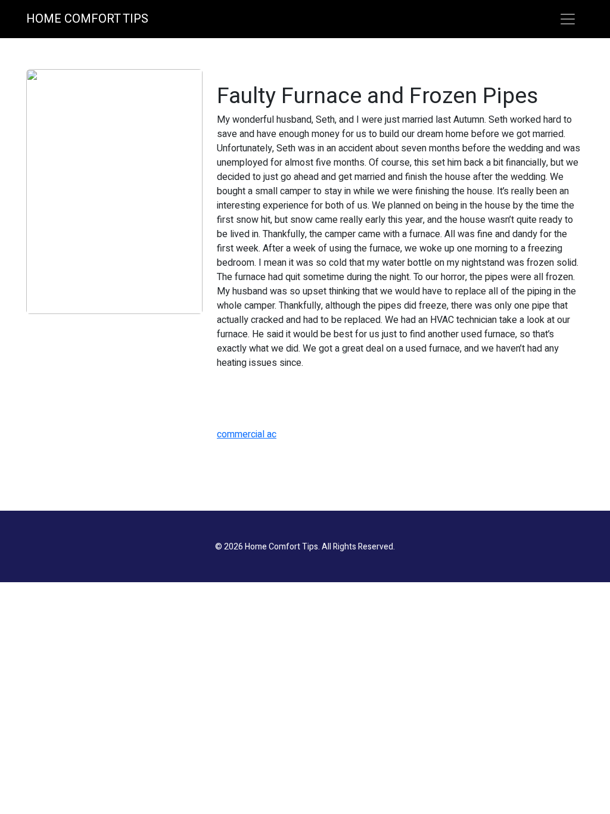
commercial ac (246, 434)
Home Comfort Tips (87, 18)
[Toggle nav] (568, 19)
